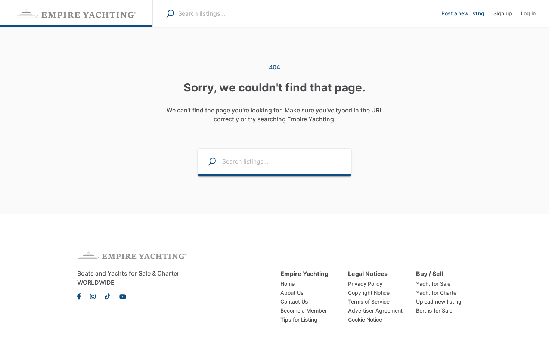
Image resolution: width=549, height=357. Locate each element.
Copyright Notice (369, 292)
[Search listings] (207, 161)
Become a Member (303, 310)
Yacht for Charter (437, 292)
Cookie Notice (365, 319)
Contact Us (294, 301)
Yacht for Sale (433, 283)
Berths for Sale (434, 310)
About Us (292, 292)
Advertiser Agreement (375, 310)
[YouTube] (120, 296)
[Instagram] (93, 296)
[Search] (169, 13)
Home (287, 283)
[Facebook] (81, 296)
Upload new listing (439, 301)
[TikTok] (107, 296)
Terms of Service (369, 301)
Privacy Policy (365, 283)
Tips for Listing (298, 319)
